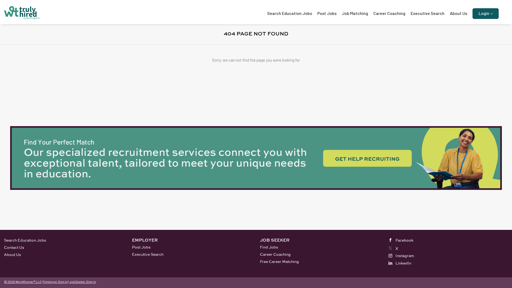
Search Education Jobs (25, 240)
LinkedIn (403, 263)
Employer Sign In (55, 281)
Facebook (404, 240)
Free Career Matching (279, 261)
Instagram (404, 255)
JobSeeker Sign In (82, 281)
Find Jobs (269, 247)
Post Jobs (141, 247)
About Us (12, 254)
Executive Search (147, 254)
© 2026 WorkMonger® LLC (23, 281)
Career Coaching (275, 254)
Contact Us (14, 247)
